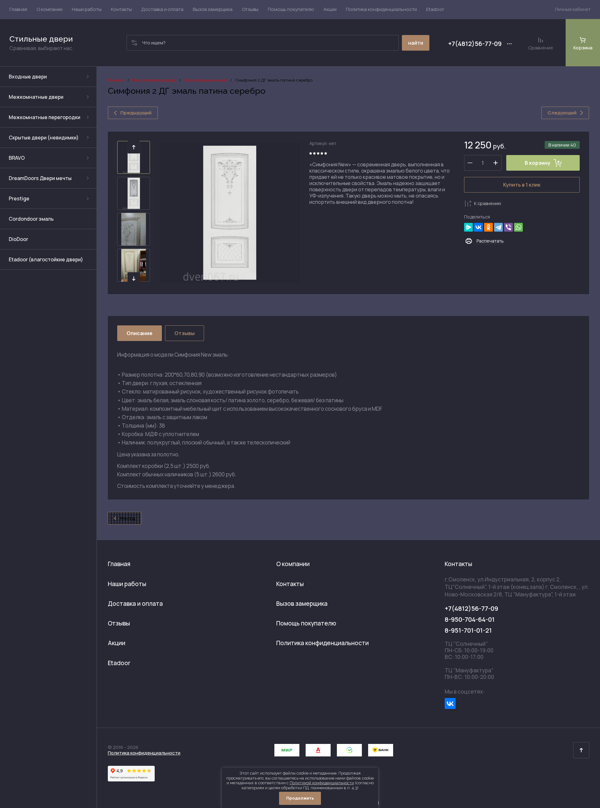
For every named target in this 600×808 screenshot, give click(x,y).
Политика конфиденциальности (144, 753)
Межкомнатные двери (36, 96)
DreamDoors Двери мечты (40, 178)
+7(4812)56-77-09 (475, 44)
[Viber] (508, 227)
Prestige (19, 198)
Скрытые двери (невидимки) (44, 137)
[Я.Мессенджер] (468, 227)
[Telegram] (498, 227)
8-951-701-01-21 (468, 630)
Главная (116, 80)
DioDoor (18, 239)
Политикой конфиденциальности (322, 782)
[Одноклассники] (488, 227)
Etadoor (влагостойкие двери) (46, 259)
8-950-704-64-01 (470, 619)
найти (415, 42)
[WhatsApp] (518, 227)
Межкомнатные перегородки (44, 117)
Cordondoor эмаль (31, 218)
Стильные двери (41, 38)
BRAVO (17, 157)
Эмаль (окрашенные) (205, 80)
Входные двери (28, 76)
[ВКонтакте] (478, 227)
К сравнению (487, 203)
